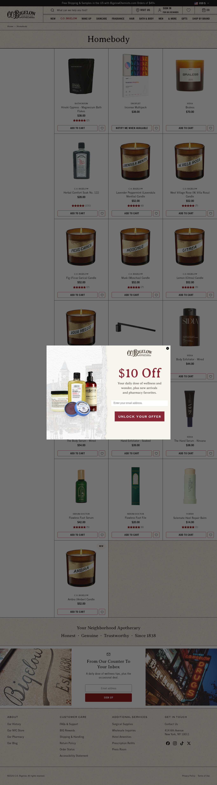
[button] (139, 371)
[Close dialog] (167, 348)
